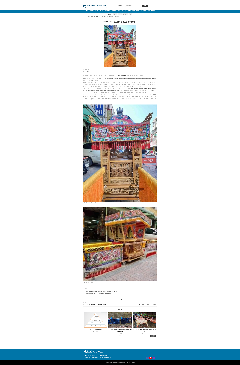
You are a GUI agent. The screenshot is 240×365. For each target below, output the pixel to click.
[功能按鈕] (121, 299)
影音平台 (118, 10)
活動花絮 (133, 10)
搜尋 (145, 5)
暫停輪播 (153, 336)
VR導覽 (130, 14)
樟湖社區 (96, 10)
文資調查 (115, 14)
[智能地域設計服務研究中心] (95, 4)
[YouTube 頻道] (150, 358)
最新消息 (87, 10)
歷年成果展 (138, 10)
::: (0, 1)
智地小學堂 (124, 10)
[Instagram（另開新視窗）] (154, 358)
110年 (97, 16)
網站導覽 (153, 10)
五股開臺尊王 (107, 10)
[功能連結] (120, 25)
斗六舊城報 (143, 10)
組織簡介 (92, 10)
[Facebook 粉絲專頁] (147, 358)
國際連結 (114, 10)
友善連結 (148, 10)
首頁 (84, 16)
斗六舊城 (101, 10)
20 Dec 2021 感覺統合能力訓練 (96, 329)
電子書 (129, 10)
